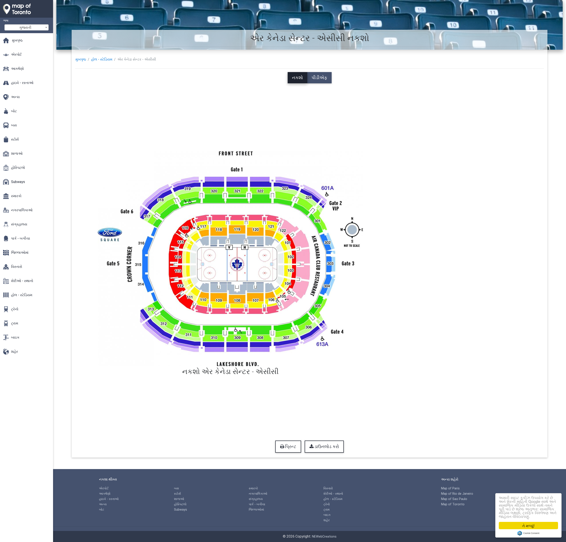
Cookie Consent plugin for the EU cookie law (528, 533)
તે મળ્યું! (528, 525)
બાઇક (327, 515)
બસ (176, 488)
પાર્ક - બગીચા (257, 504)
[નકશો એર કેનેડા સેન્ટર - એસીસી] (230, 258)
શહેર (326, 520)
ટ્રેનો (326, 504)
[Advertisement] (309, 114)
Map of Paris (450, 488)
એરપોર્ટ (104, 488)
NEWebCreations (324, 536)
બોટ (101, 509)
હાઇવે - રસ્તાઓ (109, 499)
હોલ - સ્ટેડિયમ (101, 59)
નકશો (297, 77)
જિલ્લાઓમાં (256, 509)
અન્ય (103, 504)
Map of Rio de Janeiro (457, 494)
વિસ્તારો (328, 488)
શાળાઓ (179, 499)
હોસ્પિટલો (180, 504)
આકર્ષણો (105, 494)
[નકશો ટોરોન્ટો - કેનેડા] (26, 15)
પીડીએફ (319, 77)
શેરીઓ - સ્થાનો (333, 494)
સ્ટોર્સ (177, 494)
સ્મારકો (253, 488)
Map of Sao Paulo (454, 499)
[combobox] (26, 27)
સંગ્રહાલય (256, 499)
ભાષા (5, 20)
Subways (180, 509)
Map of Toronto (453, 504)
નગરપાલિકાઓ (258, 494)
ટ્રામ (326, 509)
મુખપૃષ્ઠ (80, 59)
